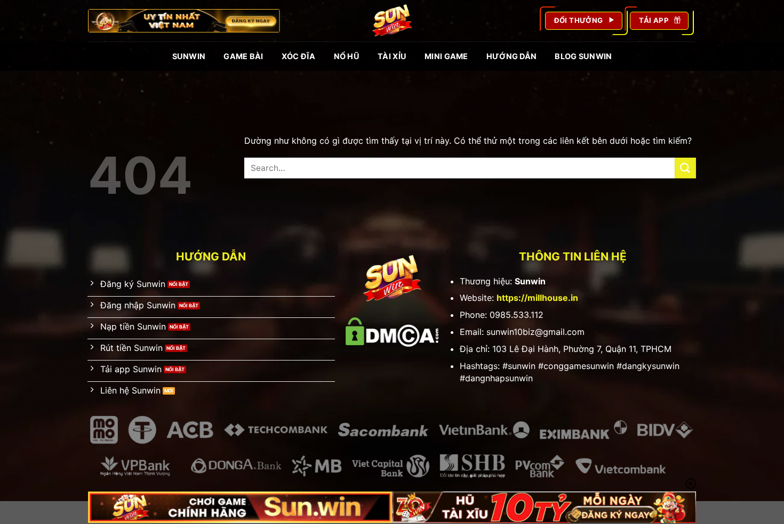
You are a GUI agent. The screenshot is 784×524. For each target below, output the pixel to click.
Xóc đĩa (299, 56)
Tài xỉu (392, 56)
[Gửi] (685, 168)
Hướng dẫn (511, 56)
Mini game (446, 56)
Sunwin (189, 56)
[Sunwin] (392, 21)
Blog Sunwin (583, 56)
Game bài (243, 56)
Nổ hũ (346, 56)
